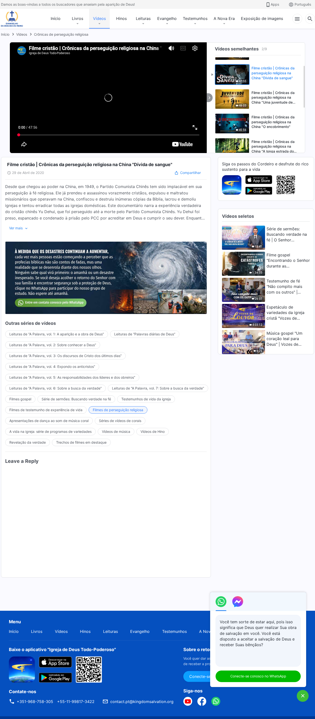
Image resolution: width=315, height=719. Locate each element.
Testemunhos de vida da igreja (146, 399)
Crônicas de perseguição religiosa (61, 34)
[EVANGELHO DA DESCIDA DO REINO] (15, 19)
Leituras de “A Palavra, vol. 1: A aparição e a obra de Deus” (56, 334)
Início (56, 18)
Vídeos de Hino (153, 431)
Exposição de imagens (262, 18)
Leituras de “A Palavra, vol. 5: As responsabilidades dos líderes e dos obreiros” (72, 377)
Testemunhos (195, 18)
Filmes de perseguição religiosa (118, 410)
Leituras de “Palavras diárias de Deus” (144, 334)
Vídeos (99, 18)
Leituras (143, 18)
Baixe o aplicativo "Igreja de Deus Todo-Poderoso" (62, 649)
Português (303, 4)
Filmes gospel (20, 399)
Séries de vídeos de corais (120, 421)
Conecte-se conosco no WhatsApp (258, 676)
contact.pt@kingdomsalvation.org (141, 701)
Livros (77, 18)
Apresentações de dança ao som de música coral (49, 421)
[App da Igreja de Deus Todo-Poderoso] (231, 184)
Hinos (121, 18)
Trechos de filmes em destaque (81, 442)
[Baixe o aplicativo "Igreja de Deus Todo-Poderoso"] (22, 669)
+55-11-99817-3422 (75, 701)
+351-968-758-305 (35, 701)
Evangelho (167, 18)
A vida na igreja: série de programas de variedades (50, 431)
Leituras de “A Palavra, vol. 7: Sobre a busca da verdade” (158, 388)
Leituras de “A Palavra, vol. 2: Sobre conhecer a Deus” (52, 345)
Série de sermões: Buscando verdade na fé (76, 399)
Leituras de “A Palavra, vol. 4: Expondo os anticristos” (52, 366)
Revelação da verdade (27, 442)
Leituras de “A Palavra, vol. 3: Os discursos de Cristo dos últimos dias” (65, 356)
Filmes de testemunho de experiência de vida (45, 410)
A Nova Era (224, 18)
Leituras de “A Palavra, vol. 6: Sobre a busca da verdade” (55, 388)
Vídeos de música (116, 431)
